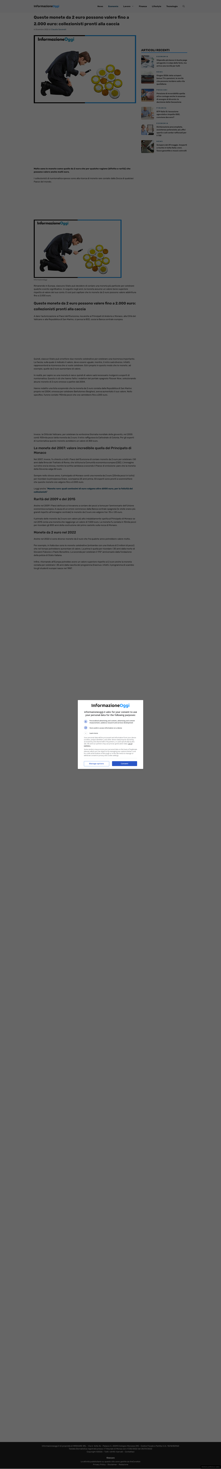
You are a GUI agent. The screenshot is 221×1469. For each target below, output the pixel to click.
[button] (110, 733)
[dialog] (110, 734)
